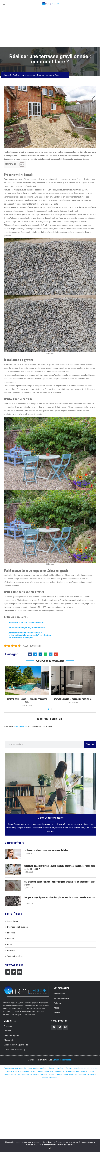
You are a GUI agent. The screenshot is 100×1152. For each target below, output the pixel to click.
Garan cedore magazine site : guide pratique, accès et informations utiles (33, 1068)
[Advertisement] (50, 27)
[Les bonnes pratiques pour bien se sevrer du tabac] (13, 854)
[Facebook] (7, 972)
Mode (9, 944)
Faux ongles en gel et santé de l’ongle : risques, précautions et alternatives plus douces (59, 883)
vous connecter (20, 726)
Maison (10, 938)
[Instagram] (19, 972)
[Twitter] (13, 972)
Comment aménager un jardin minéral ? (26, 627)
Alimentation (12, 921)
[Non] (96, 1145)
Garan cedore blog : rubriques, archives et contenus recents (62, 1071)
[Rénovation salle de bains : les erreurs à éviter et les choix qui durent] (73, 680)
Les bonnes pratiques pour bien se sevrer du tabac (45, 850)
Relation (11, 950)
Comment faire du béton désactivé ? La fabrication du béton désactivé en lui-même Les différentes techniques (29, 635)
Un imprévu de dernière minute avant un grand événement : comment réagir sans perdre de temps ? (59, 867)
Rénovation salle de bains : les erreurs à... (73, 699)
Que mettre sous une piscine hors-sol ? (26, 622)
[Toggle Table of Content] (20, 164)
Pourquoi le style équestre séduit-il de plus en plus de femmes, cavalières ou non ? (59, 899)
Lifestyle (11, 932)
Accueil (7, 75)
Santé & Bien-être (15, 956)
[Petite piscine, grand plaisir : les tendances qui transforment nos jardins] (27, 680)
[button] (30, 654)
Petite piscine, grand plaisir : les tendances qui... (27, 700)
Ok (50, 1148)
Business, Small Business (17, 927)
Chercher (90, 744)
